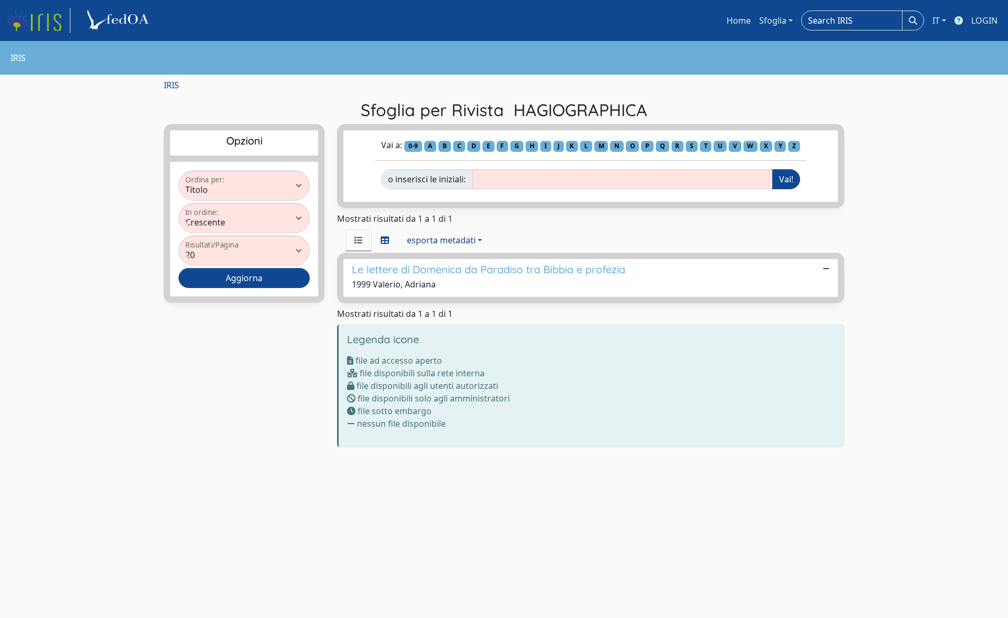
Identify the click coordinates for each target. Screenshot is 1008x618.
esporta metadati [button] (441, 240)
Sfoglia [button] (772, 20)
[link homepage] (38, 20)
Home (739, 20)
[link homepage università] (120, 20)
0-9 (413, 145)
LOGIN (984, 20)
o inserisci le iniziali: (427, 179)
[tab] (358, 240)
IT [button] (936, 20)
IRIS (171, 85)
